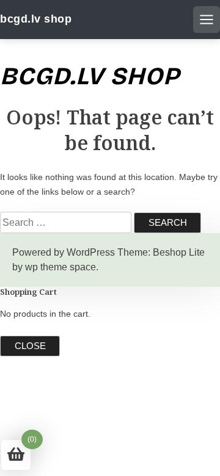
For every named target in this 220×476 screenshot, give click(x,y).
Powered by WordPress (63, 252)
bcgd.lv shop (36, 19)
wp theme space (60, 267)
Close (30, 346)
